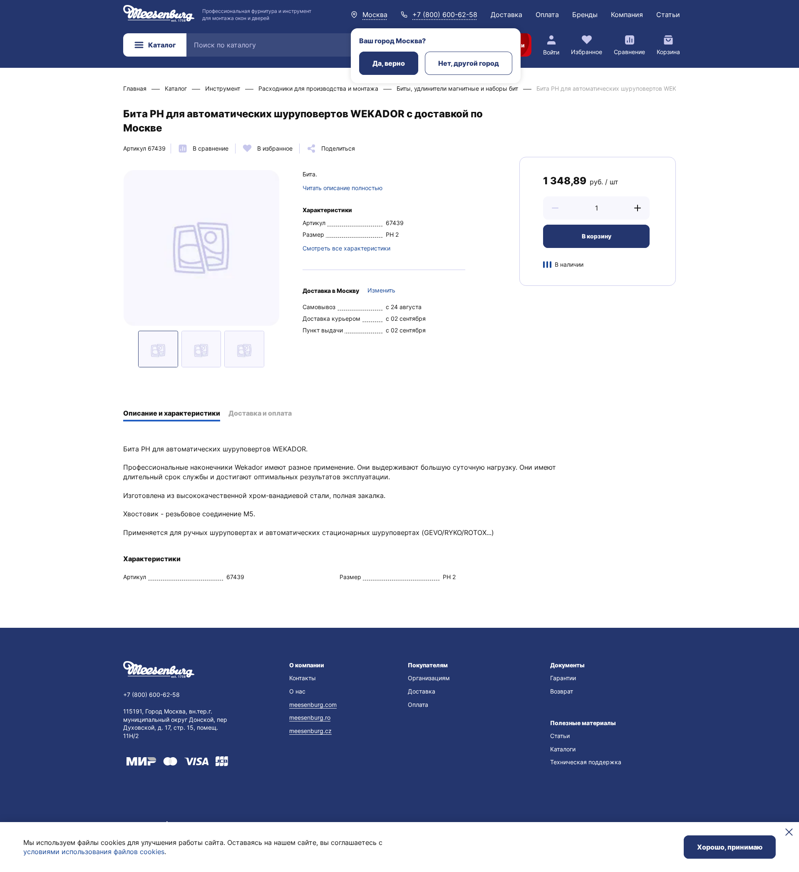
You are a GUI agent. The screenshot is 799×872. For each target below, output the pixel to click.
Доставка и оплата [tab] (260, 413)
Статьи (668, 14)
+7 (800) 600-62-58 (444, 14)
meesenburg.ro (309, 717)
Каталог (162, 45)
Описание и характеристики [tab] (171, 413)
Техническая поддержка (585, 761)
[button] (555, 208)
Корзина (668, 51)
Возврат (561, 691)
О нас (297, 691)
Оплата (547, 14)
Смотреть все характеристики (346, 248)
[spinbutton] (596, 208)
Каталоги (563, 749)
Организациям (429, 677)
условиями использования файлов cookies (93, 851)
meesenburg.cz (310, 730)
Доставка (506, 14)
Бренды (585, 14)
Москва (374, 14)
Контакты (302, 677)
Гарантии (563, 677)
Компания (627, 14)
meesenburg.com (313, 704)
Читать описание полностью (342, 187)
